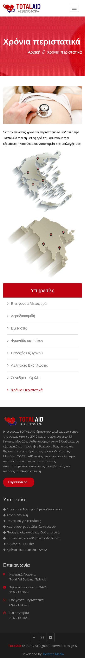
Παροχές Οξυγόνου (26, 353)
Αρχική (34, 52)
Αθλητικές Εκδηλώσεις (29, 365)
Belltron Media (53, 654)
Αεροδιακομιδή (22, 316)
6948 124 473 (19, 605)
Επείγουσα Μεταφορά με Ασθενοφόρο (34, 509)
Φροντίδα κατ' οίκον (26, 340)
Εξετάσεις (18, 328)
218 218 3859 (19, 592)
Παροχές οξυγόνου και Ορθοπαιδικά (33, 532)
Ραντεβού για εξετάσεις (23, 521)
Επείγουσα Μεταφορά (28, 303)
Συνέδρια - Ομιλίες (25, 377)
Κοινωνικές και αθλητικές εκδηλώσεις (33, 538)
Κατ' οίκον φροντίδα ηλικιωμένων (31, 526)
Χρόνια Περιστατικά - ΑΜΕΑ (26, 549)
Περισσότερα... (18, 482)
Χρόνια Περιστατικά (26, 390)
